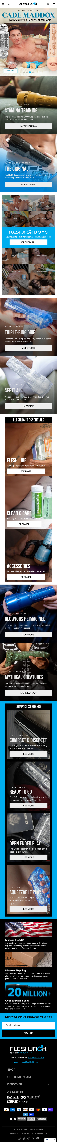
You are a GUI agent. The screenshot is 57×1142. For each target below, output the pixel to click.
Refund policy (15, 1133)
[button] (50, 39)
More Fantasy (28, 692)
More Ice (28, 406)
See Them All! (28, 242)
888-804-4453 (25, 1053)
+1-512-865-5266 (36, 1057)
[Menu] (3, 4)
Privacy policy (27, 1133)
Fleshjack (23, 1129)
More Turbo (29, 348)
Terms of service (40, 1133)
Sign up (28, 1033)
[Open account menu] (48, 4)
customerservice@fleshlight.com (24, 1062)
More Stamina (28, 126)
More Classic (28, 184)
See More (26, 471)
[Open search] (9, 4)
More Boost (29, 634)
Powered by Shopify (35, 1129)
